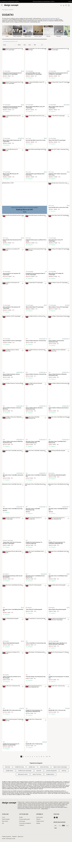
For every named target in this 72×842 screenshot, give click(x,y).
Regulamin (14, 836)
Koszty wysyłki (39, 817)
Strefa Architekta (6, 819)
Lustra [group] (7, 36)
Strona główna (5, 9)
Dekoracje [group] (59, 36)
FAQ (3, 823)
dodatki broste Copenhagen (24, 770)
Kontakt (20, 817)
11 (43, 756)
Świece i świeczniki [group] (17, 36)
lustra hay (64, 770)
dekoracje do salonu (23, 774)
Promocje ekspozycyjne (24, 819)
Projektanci (21, 825)
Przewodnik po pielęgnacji (25, 823)
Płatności (38, 819)
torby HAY (38, 770)
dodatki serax (32, 767)
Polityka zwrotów (40, 821)
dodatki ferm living (19, 767)
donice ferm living (44, 767)
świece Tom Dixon (37, 774)
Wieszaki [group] (48, 36)
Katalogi (38, 823)
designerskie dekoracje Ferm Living (47, 19)
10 (41, 756)
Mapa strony (20, 836)
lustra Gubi (7, 767)
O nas (3, 817)
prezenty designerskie (51, 770)
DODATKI (11, 9)
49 (46, 756)
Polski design (22, 821)
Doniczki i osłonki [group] (38, 36)
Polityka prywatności (6, 836)
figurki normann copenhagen (60, 767)
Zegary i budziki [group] (27, 36)
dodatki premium (50, 774)
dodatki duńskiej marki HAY (30, 19)
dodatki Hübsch (9, 770)
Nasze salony (5, 821)
